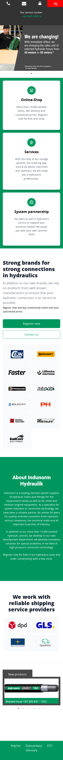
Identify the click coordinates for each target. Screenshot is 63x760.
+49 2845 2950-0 (31, 16)
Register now (31, 324)
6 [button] (44, 708)
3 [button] (36, 73)
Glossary (31, 750)
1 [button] (26, 73)
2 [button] (31, 73)
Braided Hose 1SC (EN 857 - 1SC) (26, 701)
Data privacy (34, 746)
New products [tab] (17, 674)
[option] (31, 44)
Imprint (16, 746)
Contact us (31, 334)
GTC (49, 746)
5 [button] (39, 708)
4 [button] (34, 708)
